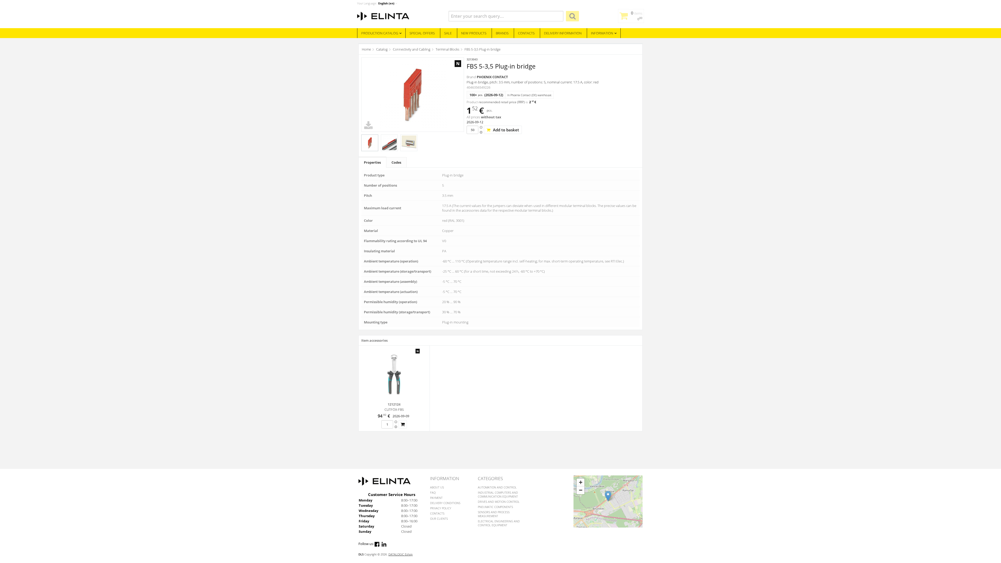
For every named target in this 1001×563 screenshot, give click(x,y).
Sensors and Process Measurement (494, 514)
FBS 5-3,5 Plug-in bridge (482, 49)
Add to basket (506, 129)
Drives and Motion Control (499, 502)
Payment (436, 498)
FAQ (433, 492)
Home (366, 49)
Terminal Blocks (447, 49)
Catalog (382, 49)
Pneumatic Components (495, 507)
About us (437, 487)
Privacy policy (440, 508)
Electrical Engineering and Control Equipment (499, 523)
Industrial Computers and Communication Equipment (498, 494)
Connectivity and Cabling (411, 49)
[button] (608, 496)
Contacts (437, 513)
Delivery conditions (445, 503)
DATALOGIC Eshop (400, 554)
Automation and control (497, 487)
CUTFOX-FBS (394, 409)
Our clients (439, 519)
